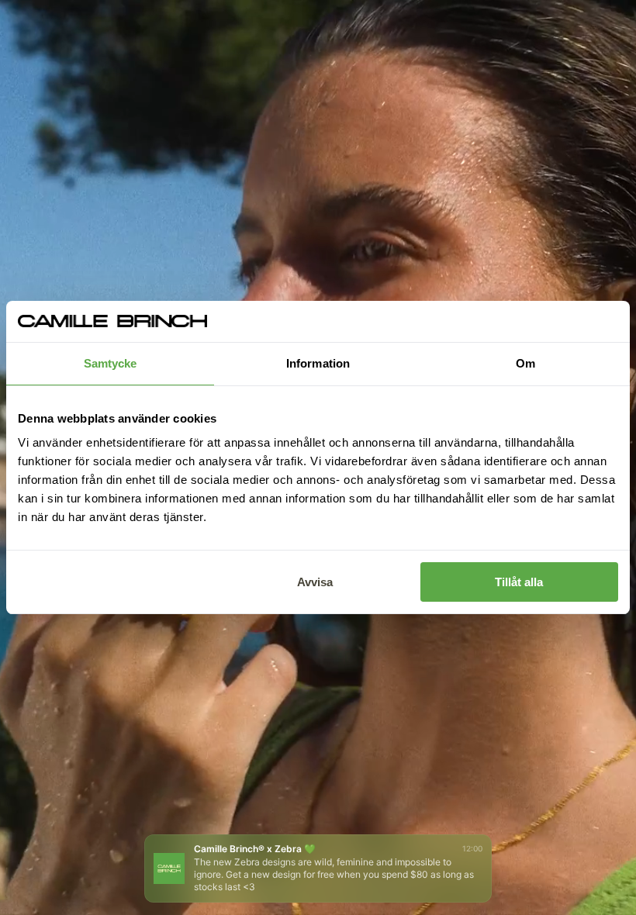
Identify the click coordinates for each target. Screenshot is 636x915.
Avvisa (315, 582)
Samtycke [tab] (110, 363)
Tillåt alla (519, 582)
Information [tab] (318, 363)
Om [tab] (525, 363)
